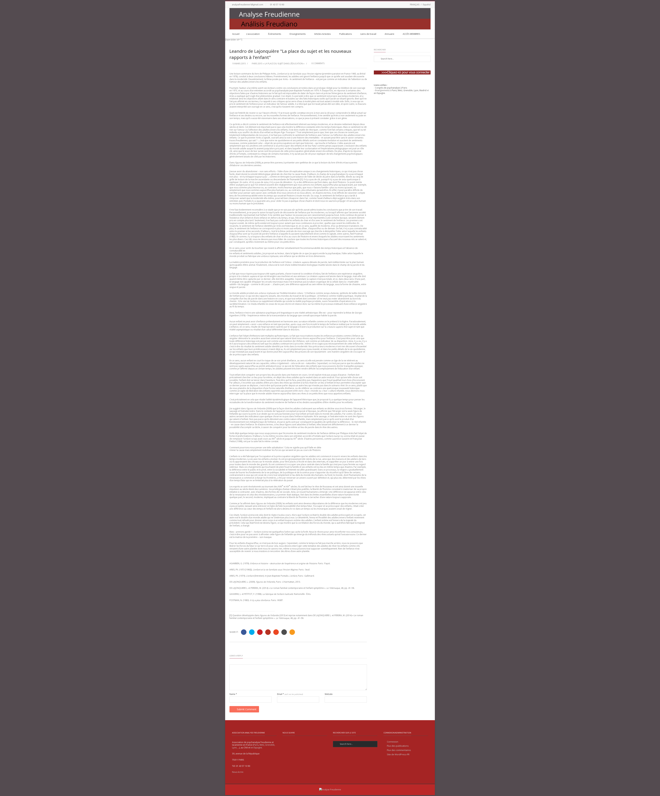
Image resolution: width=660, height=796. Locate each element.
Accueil (235, 33)
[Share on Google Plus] (268, 632)
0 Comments (317, 63)
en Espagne (379, 93)
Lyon (416, 90)
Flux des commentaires (399, 750)
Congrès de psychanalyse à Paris (391, 87)
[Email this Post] (292, 632)
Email (290, 694)
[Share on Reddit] (284, 632)
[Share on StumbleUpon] (276, 632)
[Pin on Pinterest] (260, 632)
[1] (301, 179)
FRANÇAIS (414, 4)
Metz (400, 90)
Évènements (274, 33)
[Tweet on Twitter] (252, 632)
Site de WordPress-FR (398, 754)
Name (233, 694)
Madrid (422, 90)
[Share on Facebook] (243, 632)
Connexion (392, 741)
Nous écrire (237, 772)
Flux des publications (398, 745)
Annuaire (389, 33)
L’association (253, 33)
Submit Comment (246, 709)
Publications (345, 33)
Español (427, 4)
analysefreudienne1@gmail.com (247, 4)
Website (329, 694)
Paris (394, 90)
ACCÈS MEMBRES (411, 33)
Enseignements (298, 33)
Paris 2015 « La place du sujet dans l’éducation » (278, 63)
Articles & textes (322, 33)
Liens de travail (368, 33)
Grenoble (408, 90)
